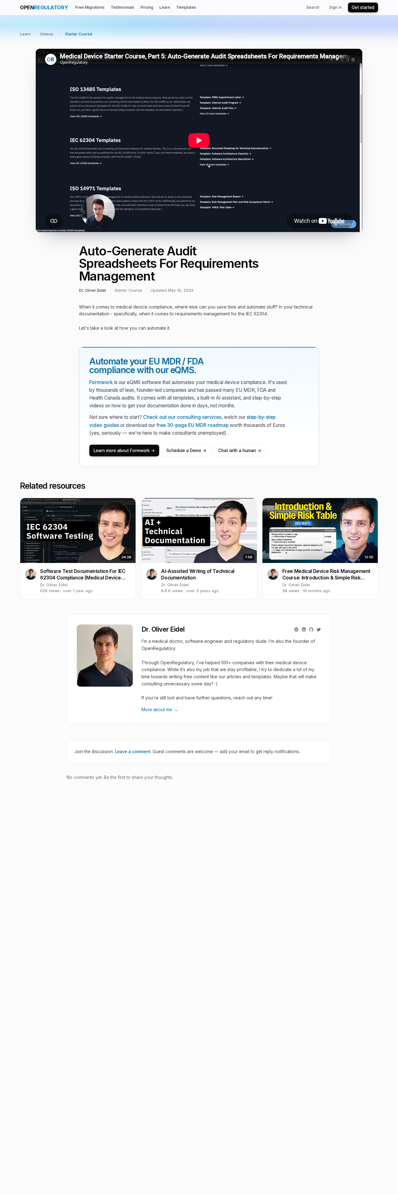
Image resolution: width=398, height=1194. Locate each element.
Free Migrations (89, 7)
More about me (159, 709)
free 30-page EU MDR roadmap (192, 425)
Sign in (335, 7)
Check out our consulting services (182, 417)
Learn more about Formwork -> (124, 450)
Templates (186, 7)
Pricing (147, 7)
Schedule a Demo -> (186, 450)
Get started (363, 7)
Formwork (101, 382)
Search (312, 7)
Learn (165, 7)
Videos (46, 34)
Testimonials (122, 7)
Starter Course (78, 34)
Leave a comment (132, 751)
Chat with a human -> (239, 450)
